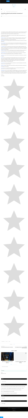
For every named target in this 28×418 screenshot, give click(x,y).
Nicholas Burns (3, 70)
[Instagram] (13, 2)
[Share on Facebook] (15, 344)
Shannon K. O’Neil (3, 50)
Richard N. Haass (3, 65)
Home (1, 11)
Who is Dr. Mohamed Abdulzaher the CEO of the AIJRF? (7, 391)
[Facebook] (11, 2)
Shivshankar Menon (3, 52)
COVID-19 (7, 341)
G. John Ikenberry (3, 46)
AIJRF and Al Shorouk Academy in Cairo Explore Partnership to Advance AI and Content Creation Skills (13, 386)
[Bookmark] (26, 9)
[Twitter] (12, 2)
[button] (10, 1)
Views (9, 341)
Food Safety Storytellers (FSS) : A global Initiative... (20, 362)
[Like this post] (14, 344)
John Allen (2, 57)
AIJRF (15, 408)
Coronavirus (3, 341)
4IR (4, 11)
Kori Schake (2, 67)
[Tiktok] (16, 2)
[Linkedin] (14, 2)
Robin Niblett (2, 40)
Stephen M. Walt (3, 37)
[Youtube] (15, 2)
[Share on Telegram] (17, 344)
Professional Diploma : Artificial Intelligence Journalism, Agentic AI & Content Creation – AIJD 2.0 (12, 388)
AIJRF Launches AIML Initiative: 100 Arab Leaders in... (7, 362)
